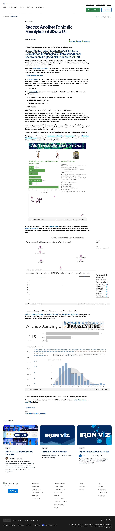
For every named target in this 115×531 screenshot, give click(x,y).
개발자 (26, 520)
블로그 (8, 16)
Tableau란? (35, 483)
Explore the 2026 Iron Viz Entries (94, 451)
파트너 (81, 483)
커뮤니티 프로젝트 (59, 498)
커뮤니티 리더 (58, 492)
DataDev (56, 495)
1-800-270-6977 (100, 5)
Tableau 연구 (35, 495)
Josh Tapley (39, 314)
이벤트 (56, 508)
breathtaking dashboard (70, 314)
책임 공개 (29, 525)
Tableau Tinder (54, 226)
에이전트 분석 (35, 486)
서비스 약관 (12, 525)
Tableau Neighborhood (60, 501)
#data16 (28, 402)
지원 (99, 483)
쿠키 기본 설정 (36, 525)
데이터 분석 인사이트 (37, 492)
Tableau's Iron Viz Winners (54, 451)
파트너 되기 (82, 489)
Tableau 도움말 (102, 492)
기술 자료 (100, 486)
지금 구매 (106, 10)
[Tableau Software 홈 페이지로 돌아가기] (9, 3)
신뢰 (14, 520)
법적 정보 (5, 525)
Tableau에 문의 (90, 5)
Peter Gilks (59, 136)
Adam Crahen (30, 314)
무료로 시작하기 (93, 10)
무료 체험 (13, 491)
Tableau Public (14, 16)
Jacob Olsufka (33, 92)
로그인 (109, 5)
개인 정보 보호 (21, 525)
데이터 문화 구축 (36, 489)
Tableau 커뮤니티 (59, 483)
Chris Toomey (70, 136)
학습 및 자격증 (102, 489)
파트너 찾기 (82, 486)
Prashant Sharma (52, 314)
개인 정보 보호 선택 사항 (50, 525)
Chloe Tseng (33, 79)
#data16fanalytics (80, 400)
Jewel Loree (51, 136)
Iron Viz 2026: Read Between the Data (18, 453)
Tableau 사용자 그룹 (59, 489)
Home (4, 16)
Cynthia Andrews (30, 39)
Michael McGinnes (31, 229)
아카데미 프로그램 (59, 505)
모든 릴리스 (101, 495)
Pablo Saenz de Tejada (40, 68)
